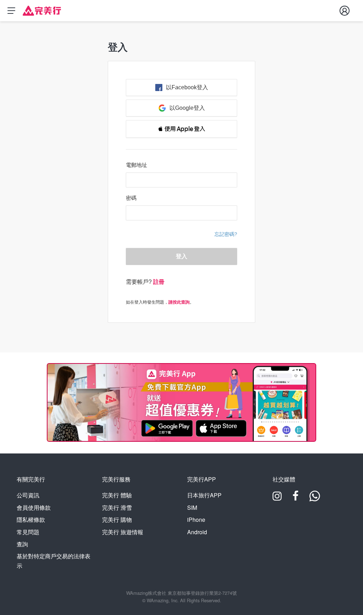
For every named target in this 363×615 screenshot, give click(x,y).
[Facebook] (295, 498)
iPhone (196, 519)
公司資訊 (28, 495)
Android (197, 532)
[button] (181, 129)
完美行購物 (117, 519)
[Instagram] (277, 498)
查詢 (22, 544)
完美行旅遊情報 (122, 532)
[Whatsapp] (314, 498)
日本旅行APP (204, 495)
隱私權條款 (31, 519)
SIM (192, 507)
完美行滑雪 (117, 507)
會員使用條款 (34, 507)
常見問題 (28, 532)
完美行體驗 (117, 495)
